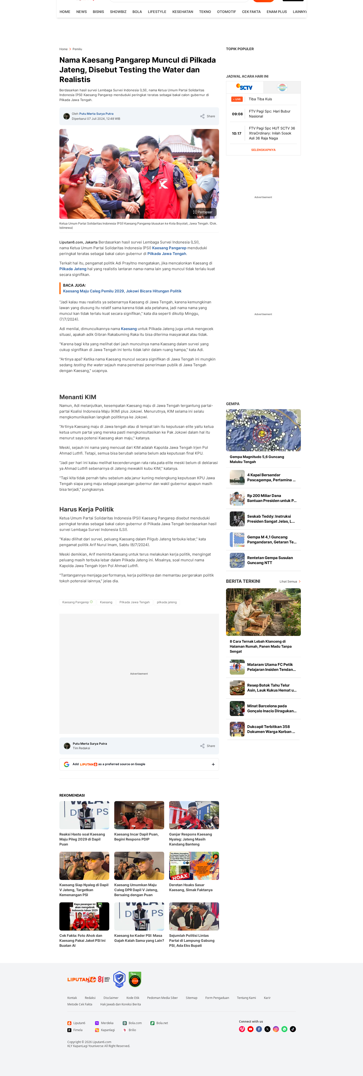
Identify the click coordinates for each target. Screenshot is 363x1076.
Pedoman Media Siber (162, 998)
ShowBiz (118, 11)
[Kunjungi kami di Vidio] (242, 1029)
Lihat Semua (288, 581)
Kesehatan (182, 11)
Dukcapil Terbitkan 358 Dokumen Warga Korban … (271, 729)
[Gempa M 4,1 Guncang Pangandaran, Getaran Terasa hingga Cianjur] (237, 539)
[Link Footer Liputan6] (88, 979)
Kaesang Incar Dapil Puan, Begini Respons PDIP (136, 836)
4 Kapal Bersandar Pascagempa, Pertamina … (271, 477)
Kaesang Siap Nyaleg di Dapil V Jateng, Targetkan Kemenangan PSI (84, 890)
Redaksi (90, 998)
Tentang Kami (246, 998)
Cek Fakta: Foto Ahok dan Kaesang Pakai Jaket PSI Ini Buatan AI (82, 940)
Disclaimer (111, 998)
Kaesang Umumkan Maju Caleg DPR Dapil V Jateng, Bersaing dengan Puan (136, 890)
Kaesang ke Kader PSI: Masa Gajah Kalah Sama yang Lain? (139, 938)
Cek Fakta (251, 11)
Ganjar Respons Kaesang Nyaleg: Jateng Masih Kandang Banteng (190, 839)
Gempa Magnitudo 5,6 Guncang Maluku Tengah (257, 459)
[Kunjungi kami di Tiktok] (293, 1029)
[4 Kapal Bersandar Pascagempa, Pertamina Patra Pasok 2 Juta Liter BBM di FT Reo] (237, 477)
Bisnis (98, 11)
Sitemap (191, 998)
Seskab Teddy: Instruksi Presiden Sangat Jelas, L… (271, 519)
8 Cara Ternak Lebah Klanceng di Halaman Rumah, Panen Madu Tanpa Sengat (261, 646)
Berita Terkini (243, 581)
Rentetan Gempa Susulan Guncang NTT (270, 560)
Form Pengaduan (217, 998)
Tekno (205, 11)
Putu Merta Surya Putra (96, 114)
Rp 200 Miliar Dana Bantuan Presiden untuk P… (272, 498)
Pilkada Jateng (72, 268)
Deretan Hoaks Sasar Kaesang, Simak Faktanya (191, 887)
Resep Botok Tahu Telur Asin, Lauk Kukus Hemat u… (272, 688)
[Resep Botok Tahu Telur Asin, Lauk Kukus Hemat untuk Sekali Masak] (237, 687)
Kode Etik (132, 998)
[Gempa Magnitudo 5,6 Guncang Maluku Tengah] (263, 430)
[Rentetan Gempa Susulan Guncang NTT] (237, 560)
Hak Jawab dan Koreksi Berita (120, 1004)
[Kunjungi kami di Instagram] (276, 1029)
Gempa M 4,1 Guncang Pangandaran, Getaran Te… (272, 539)
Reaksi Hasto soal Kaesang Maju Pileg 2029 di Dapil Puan (82, 839)
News (81, 11)
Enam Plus (277, 11)
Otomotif (226, 11)
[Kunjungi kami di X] (267, 1029)
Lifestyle (157, 11)
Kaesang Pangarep (169, 247)
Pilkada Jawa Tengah (166, 253)
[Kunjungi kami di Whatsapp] (284, 1029)
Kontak (72, 998)
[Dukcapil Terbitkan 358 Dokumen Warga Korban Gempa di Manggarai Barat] (237, 729)
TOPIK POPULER (240, 49)
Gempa (233, 403)
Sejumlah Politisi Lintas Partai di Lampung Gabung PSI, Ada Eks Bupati (192, 940)
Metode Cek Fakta (79, 1004)
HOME (65, 11)
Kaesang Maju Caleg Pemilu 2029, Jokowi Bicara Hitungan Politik (122, 291)
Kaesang (129, 328)
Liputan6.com (102, 1042)
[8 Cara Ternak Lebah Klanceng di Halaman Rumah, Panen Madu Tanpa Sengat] (263, 612)
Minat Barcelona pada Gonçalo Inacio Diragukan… (272, 708)
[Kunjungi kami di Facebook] (259, 1029)
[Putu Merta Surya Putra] (66, 116)
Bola (137, 11)
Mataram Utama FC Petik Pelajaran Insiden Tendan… (271, 667)
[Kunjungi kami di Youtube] (250, 1029)
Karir (267, 998)
